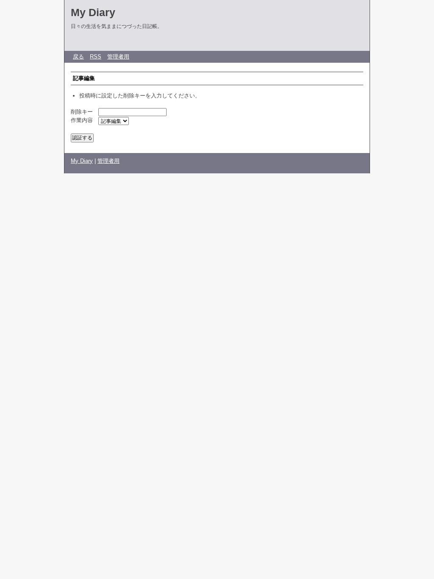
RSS (95, 56)
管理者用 (118, 56)
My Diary (93, 12)
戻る (78, 56)
